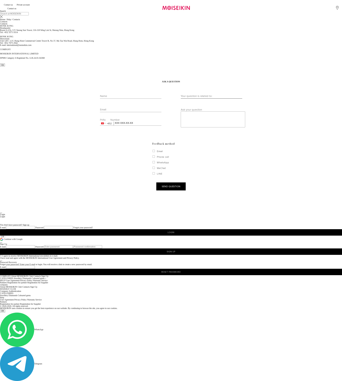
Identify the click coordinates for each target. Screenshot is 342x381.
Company (4, 291)
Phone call (162, 156)
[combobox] (107, 123)
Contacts (37, 276)
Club (31, 276)
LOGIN (171, 232)
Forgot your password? (83, 227)
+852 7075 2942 (11, 43)
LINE (159, 173)
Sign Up (44, 276)
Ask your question (191, 109)
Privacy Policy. (73, 258)
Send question (171, 186)
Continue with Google (13, 239)
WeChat (161, 168)
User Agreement (56, 258)
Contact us (8, 5)
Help (9, 19)
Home (2, 19)
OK (2, 311)
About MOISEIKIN (19, 276)
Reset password (171, 272)
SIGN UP (171, 251)
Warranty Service (40, 280)
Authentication (15, 291)
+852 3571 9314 (11, 32)
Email (159, 151)
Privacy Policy (26, 280)
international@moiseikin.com (19, 45)
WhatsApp (162, 162)
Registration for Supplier (37, 282)
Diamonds (26, 278)
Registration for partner (17, 282)
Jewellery (18, 278)
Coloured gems (38, 278)
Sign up (26, 225)
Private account (23, 5)
